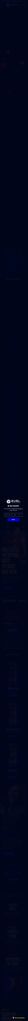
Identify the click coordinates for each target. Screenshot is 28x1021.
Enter (13, 519)
